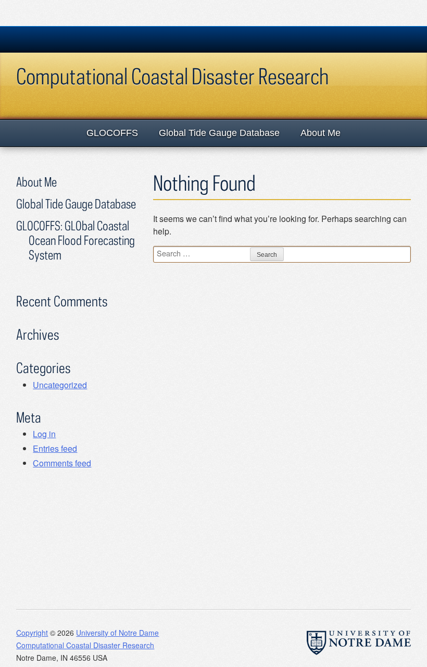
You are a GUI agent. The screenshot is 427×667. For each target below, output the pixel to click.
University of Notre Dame (117, 632)
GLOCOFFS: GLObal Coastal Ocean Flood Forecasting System (75, 240)
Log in (44, 434)
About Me (320, 133)
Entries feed (55, 448)
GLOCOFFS (112, 133)
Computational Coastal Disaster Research (172, 76)
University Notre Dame (94, 39)
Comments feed (62, 463)
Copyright (32, 632)
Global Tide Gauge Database (219, 133)
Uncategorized (60, 385)
